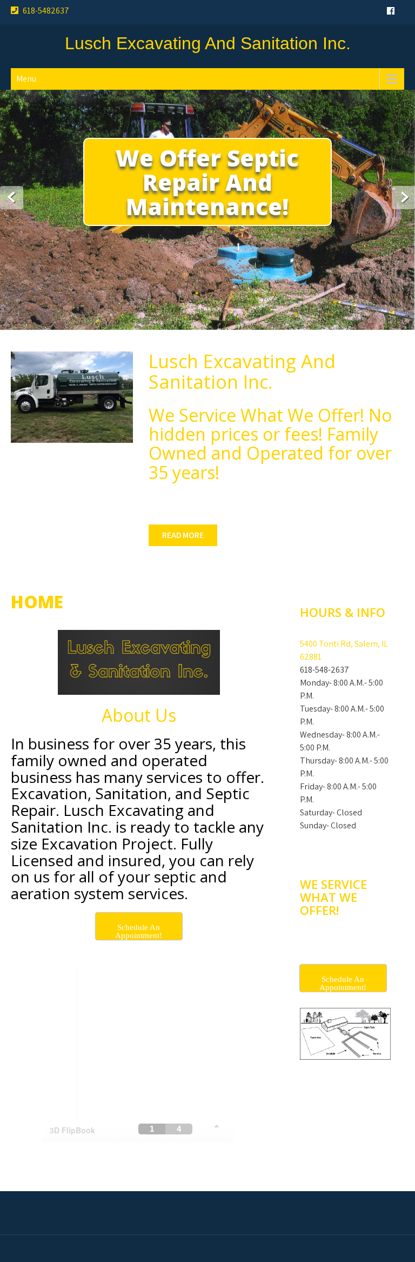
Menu (26, 78)
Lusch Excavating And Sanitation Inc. (208, 43)
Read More (183, 535)
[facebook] (390, 11)
